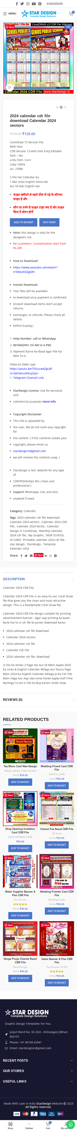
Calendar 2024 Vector (31, 526)
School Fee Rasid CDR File (56, 829)
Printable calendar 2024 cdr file (43, 540)
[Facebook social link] (17, 4)
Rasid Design (20, 967)
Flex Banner (20, 899)
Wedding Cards (56, 899)
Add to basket (23, 222)
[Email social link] (31, 555)
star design (17, 544)
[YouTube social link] (34, 4)
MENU (8, 771)
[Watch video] (10, 87)
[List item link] (38, 1042)
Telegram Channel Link (28, 378)
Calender (30, 511)
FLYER (64, 967)
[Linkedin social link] (45, 555)
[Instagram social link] (28, 4)
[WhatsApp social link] (50, 555)
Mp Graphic (36, 535)
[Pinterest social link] (40, 4)
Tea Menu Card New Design (20, 766)
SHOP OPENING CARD (20, 837)
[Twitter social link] (22, 4)
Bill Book (57, 833)
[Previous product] (57, 107)
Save (11, 26)
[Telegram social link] (55, 555)
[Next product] (65, 107)
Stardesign (34, 544)
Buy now (49, 222)
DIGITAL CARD (57, 774)
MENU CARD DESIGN (24, 771)
